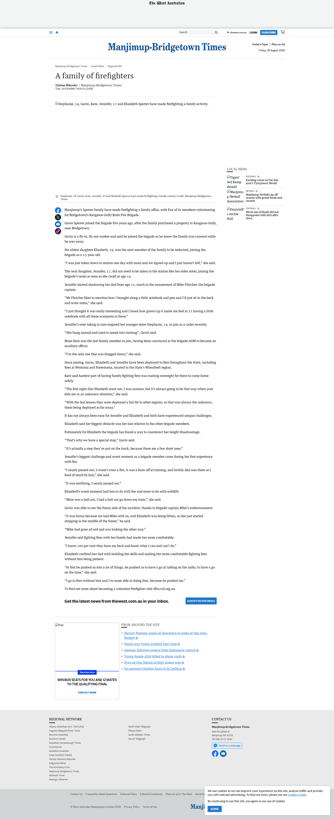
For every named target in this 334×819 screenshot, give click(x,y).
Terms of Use (150, 806)
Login (253, 32)
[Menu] (51, 32)
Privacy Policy (132, 806)
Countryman (55, 746)
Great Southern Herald (60, 755)
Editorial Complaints (151, 794)
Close (215, 808)
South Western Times (139, 734)
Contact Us (76, 794)
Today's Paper (260, 44)
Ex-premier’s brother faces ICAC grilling (153, 669)
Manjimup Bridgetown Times (64, 771)
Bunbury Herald (57, 738)
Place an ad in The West (179, 794)
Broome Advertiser (58, 734)
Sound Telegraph (137, 738)
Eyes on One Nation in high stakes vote (152, 662)
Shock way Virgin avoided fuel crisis (150, 644)
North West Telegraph (139, 726)
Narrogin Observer (58, 779)
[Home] (57, 32)
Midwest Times (57, 775)
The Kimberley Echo (59, 767)
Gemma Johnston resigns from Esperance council (160, 650)
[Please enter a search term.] (216, 32)
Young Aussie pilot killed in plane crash (153, 656)
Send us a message (229, 745)
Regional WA (115, 66)
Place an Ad (278, 44)
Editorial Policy (128, 794)
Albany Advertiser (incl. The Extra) (66, 726)
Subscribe (269, 32)
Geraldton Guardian (59, 751)
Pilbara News (135, 730)
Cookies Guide (297, 794)
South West (97, 66)
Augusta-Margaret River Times (64, 730)
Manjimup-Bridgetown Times (71, 66)
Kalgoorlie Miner (57, 763)
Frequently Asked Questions (101, 794)
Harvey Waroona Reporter (62, 759)
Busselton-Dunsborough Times (65, 742)
